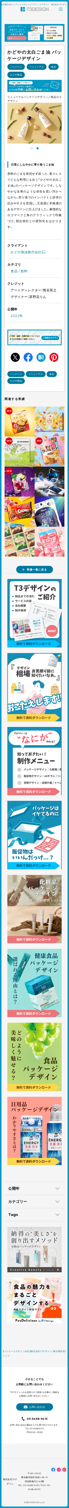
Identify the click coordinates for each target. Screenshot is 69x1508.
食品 (53, 66)
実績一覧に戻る (37, 569)
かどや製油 (16, 74)
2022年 (17, 316)
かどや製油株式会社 (26, 252)
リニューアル (36, 66)
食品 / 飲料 (19, 271)
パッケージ (16, 66)
